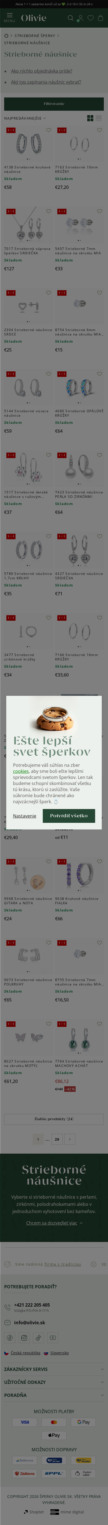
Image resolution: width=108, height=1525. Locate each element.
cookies (21, 771)
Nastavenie (24, 816)
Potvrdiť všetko (69, 816)
